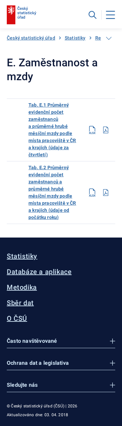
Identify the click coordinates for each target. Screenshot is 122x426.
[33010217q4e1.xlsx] (92, 130)
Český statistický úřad (31, 38)
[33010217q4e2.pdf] (106, 192)
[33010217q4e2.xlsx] (92, 192)
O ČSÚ (17, 318)
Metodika (22, 287)
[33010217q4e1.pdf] (106, 130)
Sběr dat (20, 303)
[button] (61, 341)
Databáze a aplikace (39, 272)
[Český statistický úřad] (21, 14)
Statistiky (75, 38)
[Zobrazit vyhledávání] (92, 15)
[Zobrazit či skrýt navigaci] (108, 38)
